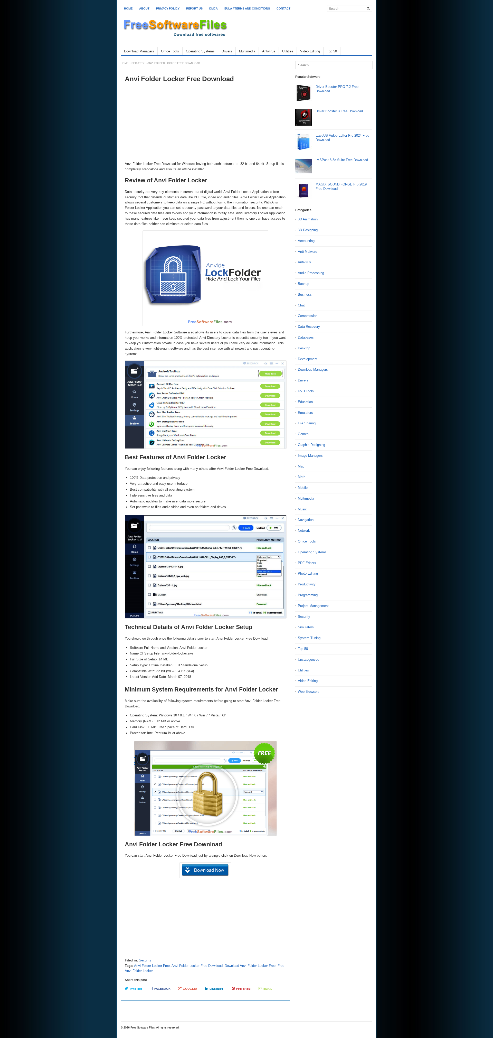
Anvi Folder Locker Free (152, 966)
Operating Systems (200, 51)
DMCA (213, 8)
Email (267, 988)
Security (138, 63)
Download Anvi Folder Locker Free (250, 966)
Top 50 (332, 51)
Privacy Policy (167, 8)
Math (301, 477)
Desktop (304, 348)
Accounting (306, 241)
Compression (307, 316)
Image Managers (310, 455)
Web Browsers (308, 692)
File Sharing (307, 423)
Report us (194, 8)
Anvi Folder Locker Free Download (197, 966)
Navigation (306, 520)
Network (304, 530)
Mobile (303, 488)
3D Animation (308, 219)
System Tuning (309, 638)
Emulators (305, 413)
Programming (308, 595)
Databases (306, 337)
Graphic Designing (311, 445)
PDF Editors (307, 563)
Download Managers (139, 51)
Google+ (190, 988)
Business (305, 294)
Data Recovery (309, 327)
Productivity (307, 584)
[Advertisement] (205, 123)
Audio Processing (311, 273)
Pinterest (244, 988)
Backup (303, 284)
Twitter (135, 988)
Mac (301, 466)
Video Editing (310, 51)
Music (302, 509)
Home (128, 8)
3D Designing (308, 230)
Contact (283, 8)
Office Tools (170, 51)
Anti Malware (307, 252)
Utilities (287, 51)
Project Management (313, 606)
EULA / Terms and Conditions (247, 8)
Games (303, 434)
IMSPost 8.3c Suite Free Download (342, 160)
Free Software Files (142, 1027)
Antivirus (268, 51)
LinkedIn (216, 988)
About (144, 8)
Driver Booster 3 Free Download (339, 111)
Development (307, 359)
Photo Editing (308, 573)
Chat (301, 305)
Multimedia (247, 51)
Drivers (227, 51)
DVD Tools (306, 391)
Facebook (162, 988)
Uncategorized (308, 659)
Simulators (306, 627)
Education (305, 402)
